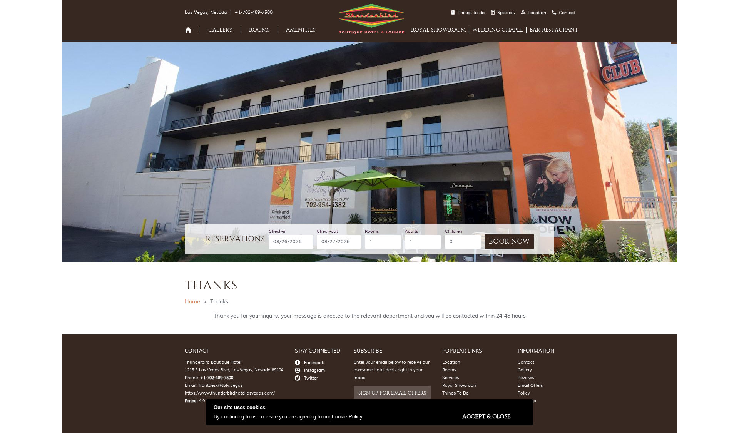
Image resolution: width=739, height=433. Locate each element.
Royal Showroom (438, 30)
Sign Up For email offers (392, 393)
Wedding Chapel (497, 30)
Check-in (278, 231)
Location (537, 13)
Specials (506, 13)
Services (450, 378)
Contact (567, 13)
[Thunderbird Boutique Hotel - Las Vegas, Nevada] (369, 32)
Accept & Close (486, 416)
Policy (524, 393)
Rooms (259, 30)
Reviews (526, 378)
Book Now (509, 241)
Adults (411, 231)
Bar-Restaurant (554, 30)
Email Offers (530, 385)
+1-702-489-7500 (254, 12)
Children (453, 231)
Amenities (301, 30)
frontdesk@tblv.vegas (220, 385)
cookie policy (347, 417)
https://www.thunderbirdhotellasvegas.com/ (230, 393)
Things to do (471, 13)
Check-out (327, 231)
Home (192, 301)
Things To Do (455, 393)
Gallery (220, 30)
